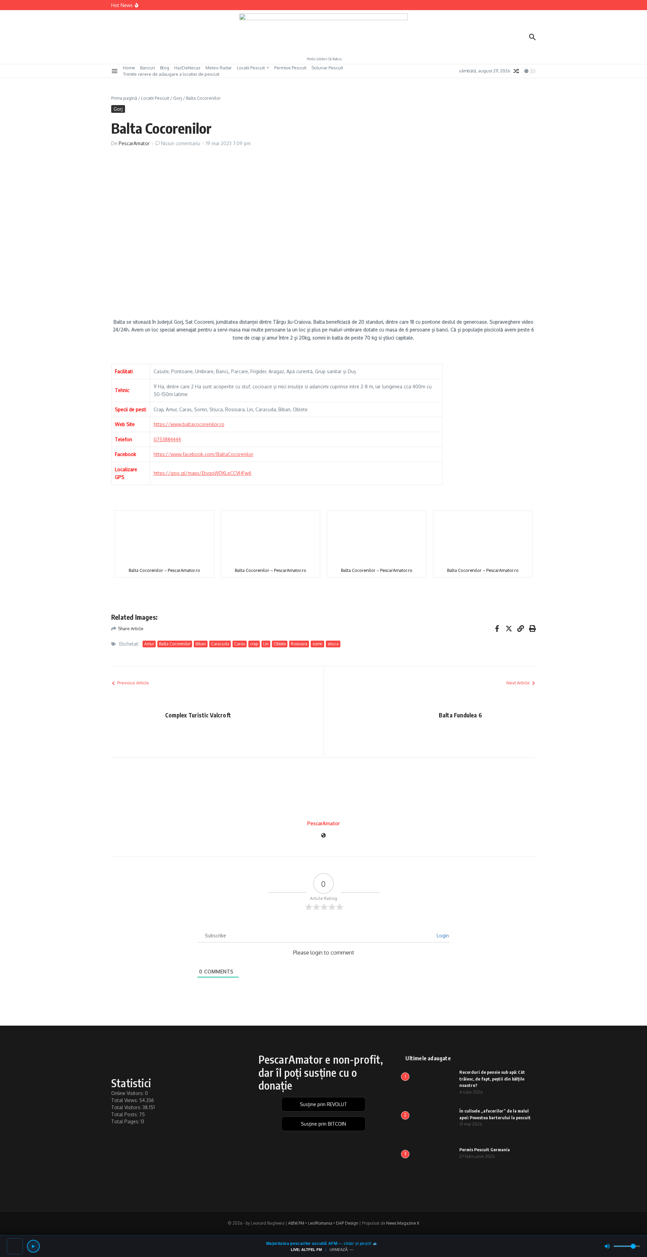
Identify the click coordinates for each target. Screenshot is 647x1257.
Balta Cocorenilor (174, 643)
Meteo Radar (219, 67)
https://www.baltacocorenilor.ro (189, 424)
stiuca (333, 643)
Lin (266, 643)
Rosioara (299, 643)
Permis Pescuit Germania (484, 1149)
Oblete (280, 643)
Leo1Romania (320, 1223)
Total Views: (125, 1100)
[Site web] (323, 836)
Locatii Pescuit (251, 67)
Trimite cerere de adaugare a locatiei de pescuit (171, 74)
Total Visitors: (127, 1107)
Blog (164, 67)
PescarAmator (134, 143)
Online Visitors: (128, 1093)
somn (317, 643)
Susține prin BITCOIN (323, 1124)
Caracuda (220, 643)
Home (129, 67)
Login (442, 935)
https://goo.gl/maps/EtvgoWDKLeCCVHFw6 (202, 473)
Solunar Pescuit (327, 67)
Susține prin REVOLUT (323, 1104)
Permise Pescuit (290, 67)
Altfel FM (296, 1223)
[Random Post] (516, 71)
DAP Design (347, 1223)
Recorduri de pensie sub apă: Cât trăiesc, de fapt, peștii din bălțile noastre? (492, 1078)
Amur (149, 643)
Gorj (177, 98)
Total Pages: (126, 1121)
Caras (239, 643)
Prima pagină (124, 98)
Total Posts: (125, 1114)
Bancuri (147, 67)
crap (254, 643)
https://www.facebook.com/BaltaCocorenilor (203, 454)
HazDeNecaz (187, 67)
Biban (200, 643)
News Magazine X (402, 1223)
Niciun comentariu (180, 143)
